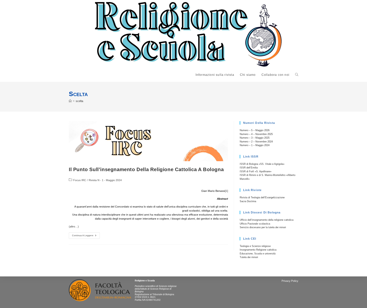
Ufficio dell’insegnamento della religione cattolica (266, 219)
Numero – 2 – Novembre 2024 (256, 141)
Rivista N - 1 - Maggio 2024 (105, 180)
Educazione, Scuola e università (257, 253)
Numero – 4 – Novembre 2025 (256, 134)
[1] (226, 190)
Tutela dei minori (249, 257)
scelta (79, 101)
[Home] (70, 101)
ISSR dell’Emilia (249, 167)
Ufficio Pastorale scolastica (255, 223)
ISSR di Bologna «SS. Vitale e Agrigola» (262, 164)
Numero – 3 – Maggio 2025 (255, 137)
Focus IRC (79, 180)
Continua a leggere (86, 236)
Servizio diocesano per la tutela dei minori (263, 227)
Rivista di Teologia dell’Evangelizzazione (262, 197)
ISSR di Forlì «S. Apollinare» (255, 171)
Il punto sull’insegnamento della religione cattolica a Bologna (146, 169)
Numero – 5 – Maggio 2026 (255, 130)
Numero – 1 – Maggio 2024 (255, 145)
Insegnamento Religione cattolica (258, 249)
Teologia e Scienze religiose (255, 246)
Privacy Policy (290, 280)
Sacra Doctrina (248, 201)
